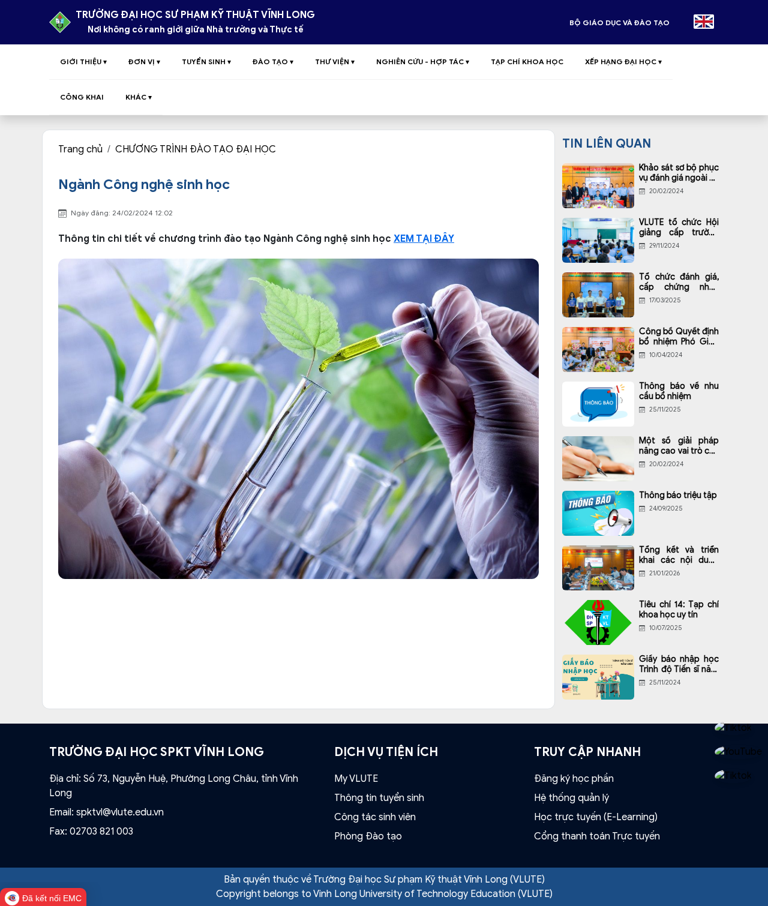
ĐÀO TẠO (273, 61)
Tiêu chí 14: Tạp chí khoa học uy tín (679, 610)
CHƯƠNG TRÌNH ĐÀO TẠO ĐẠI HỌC (195, 149)
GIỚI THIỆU (83, 61)
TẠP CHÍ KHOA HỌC (527, 61)
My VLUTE (356, 779)
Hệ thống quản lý (571, 798)
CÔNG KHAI (82, 96)
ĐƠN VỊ (144, 61)
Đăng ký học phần (574, 779)
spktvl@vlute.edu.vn (120, 812)
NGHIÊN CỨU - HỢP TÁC (422, 61)
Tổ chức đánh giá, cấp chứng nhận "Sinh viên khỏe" (679, 282)
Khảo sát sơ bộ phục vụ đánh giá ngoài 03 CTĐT (679, 173)
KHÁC (138, 96)
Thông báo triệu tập (678, 495)
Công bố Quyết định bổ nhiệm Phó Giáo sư (679, 337)
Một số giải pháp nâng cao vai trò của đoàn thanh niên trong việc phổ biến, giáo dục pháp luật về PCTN (679, 446)
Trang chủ (80, 149)
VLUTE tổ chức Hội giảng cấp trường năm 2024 (679, 228)
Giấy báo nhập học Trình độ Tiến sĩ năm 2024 (679, 665)
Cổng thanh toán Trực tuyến (597, 836)
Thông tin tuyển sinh (379, 798)
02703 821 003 (101, 832)
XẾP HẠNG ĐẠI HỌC (623, 61)
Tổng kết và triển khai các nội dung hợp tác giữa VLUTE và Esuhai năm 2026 (679, 555)
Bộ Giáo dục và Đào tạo (619, 22)
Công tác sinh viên (375, 817)
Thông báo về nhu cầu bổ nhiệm (679, 391)
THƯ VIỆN (335, 61)
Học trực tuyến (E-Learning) (596, 817)
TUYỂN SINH (206, 61)
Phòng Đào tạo (368, 836)
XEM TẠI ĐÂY (424, 239)
